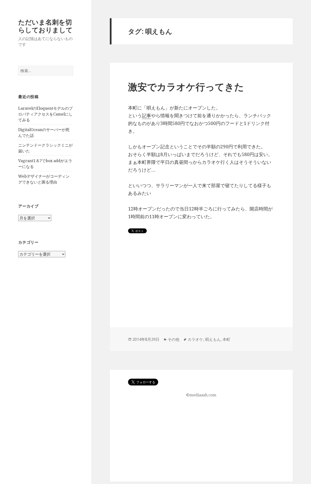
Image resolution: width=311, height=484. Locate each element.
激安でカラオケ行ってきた (186, 86)
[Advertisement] (201, 293)
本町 (226, 339)
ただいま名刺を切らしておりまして (45, 25)
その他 (173, 339)
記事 (146, 115)
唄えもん (213, 339)
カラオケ (195, 339)
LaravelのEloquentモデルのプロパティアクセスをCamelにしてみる (45, 114)
